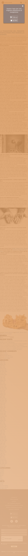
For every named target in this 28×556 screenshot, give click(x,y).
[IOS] (14, 20)
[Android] (14, 17)
